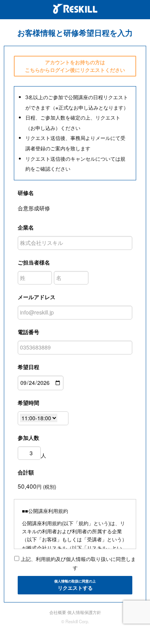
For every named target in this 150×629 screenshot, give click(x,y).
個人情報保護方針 (84, 612)
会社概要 (57, 612)
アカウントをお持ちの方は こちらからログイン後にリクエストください (75, 65)
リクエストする (75, 585)
